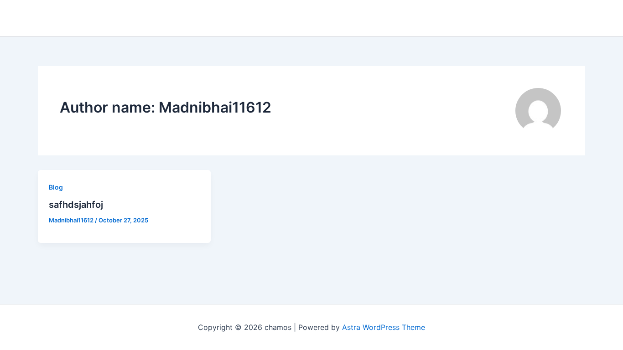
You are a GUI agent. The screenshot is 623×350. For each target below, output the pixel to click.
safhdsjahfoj (76, 204)
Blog (56, 187)
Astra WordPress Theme (383, 327)
